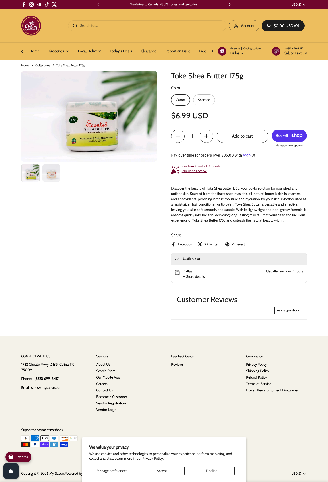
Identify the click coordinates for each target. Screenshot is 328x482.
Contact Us (104, 390)
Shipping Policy (257, 371)
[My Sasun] (31, 26)
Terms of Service (258, 384)
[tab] (194, 276)
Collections (42, 65)
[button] (239, 51)
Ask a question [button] (288, 310)
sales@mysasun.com (46, 387)
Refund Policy (256, 377)
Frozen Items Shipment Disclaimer (272, 390)
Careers (102, 384)
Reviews (177, 364)
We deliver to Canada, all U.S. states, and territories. (164, 4)
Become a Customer (111, 397)
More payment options (289, 145)
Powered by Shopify (80, 473)
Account (248, 25)
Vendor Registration (111, 403)
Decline (211, 471)
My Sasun (56, 473)
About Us (103, 364)
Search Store (105, 371)
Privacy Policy (256, 364)
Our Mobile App (108, 377)
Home (25, 65)
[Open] (11, 471)
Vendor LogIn (106, 410)
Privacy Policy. (153, 458)
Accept (162, 471)
